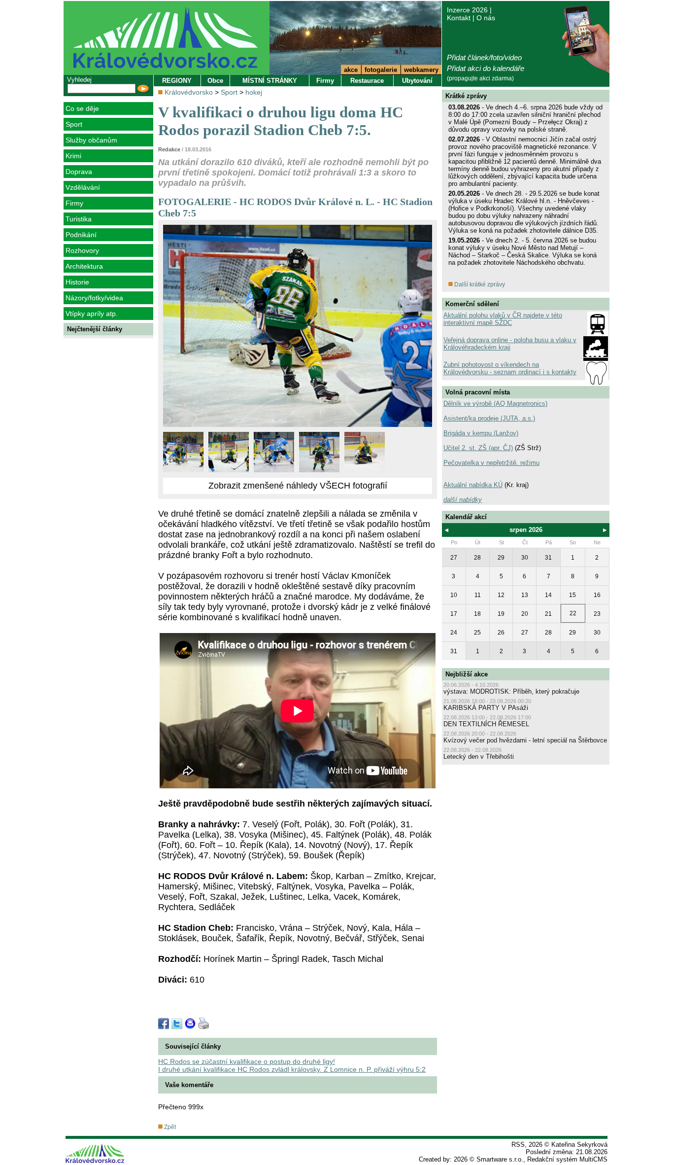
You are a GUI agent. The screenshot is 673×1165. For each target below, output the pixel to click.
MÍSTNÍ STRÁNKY (269, 80)
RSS (518, 1144)
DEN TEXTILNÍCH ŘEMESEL (486, 724)
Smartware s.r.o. (499, 1159)
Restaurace (367, 80)
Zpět (169, 1127)
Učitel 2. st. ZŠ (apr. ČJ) (478, 448)
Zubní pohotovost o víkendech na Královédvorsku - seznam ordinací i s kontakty (509, 368)
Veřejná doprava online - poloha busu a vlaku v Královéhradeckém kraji (509, 343)
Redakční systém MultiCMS (567, 1159)
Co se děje (82, 108)
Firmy (74, 203)
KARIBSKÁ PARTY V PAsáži (485, 707)
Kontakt (459, 18)
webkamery (421, 69)
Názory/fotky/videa (94, 298)
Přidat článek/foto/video (484, 57)
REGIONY (177, 80)
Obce (215, 80)
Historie (77, 282)
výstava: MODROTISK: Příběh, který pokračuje (511, 691)
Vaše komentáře (189, 1085)
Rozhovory (82, 250)
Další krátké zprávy (479, 284)
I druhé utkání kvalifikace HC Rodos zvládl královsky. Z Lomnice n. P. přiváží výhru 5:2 (292, 1069)
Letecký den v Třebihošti (478, 756)
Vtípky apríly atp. (92, 314)
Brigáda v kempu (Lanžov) (480, 433)
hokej (253, 92)
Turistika (79, 219)
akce (351, 69)
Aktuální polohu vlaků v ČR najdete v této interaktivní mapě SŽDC (502, 319)
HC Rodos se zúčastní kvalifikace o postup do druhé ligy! (246, 1061)
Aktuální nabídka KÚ (473, 485)
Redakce (169, 149)
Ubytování (417, 80)
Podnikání (81, 235)
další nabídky (462, 499)
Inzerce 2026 (467, 10)
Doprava (79, 172)
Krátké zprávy (466, 96)
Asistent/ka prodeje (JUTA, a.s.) (489, 418)
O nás (485, 18)
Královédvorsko (189, 92)
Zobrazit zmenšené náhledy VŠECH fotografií (297, 486)
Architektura (84, 266)
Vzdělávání (83, 187)
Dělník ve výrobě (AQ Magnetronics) (495, 403)
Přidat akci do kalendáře (485, 68)
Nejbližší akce (466, 674)
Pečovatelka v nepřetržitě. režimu (491, 462)
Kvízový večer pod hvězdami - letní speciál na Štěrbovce (525, 740)
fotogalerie (381, 69)
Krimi (73, 156)
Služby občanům (91, 140)
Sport (74, 124)
